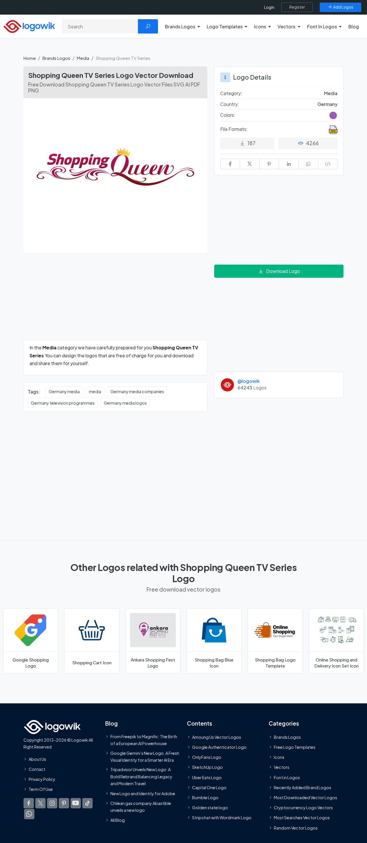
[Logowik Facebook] (29, 803)
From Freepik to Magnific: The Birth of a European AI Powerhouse (143, 740)
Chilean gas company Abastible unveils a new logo (140, 807)
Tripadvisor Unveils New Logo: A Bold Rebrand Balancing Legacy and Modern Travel (141, 776)
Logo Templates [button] (225, 26)
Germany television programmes (63, 402)
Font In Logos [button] (322, 26)
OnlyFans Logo (206, 757)
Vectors (281, 767)
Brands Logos (56, 58)
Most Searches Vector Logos (302, 817)
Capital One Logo (209, 787)
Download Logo (283, 271)
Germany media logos (125, 402)
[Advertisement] (115, 300)
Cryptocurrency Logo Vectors (303, 807)
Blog (353, 26)
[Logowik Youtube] (76, 803)
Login (269, 7)
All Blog (117, 820)
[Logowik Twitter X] (40, 803)
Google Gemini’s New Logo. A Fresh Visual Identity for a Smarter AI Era (144, 757)
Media (83, 58)
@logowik (248, 381)
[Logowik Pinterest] (64, 803)
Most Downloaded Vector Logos (305, 797)
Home (30, 58)
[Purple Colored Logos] (333, 115)
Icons (279, 757)
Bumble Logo (205, 797)
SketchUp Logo (207, 767)
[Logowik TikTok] (87, 803)
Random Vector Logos (296, 827)
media (95, 391)
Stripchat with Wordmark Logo (221, 817)
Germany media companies (137, 391)
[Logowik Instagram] (52, 803)
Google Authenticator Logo (219, 747)
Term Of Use (41, 789)
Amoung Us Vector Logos (216, 737)
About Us (37, 759)
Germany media (64, 391)
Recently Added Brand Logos (302, 787)
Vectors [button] (286, 26)
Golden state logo (210, 807)
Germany (327, 104)
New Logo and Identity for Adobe (142, 793)
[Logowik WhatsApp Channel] (29, 814)
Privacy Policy (42, 779)
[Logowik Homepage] (29, 26)
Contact (37, 769)
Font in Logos (287, 777)
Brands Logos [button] (180, 26)
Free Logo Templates (294, 747)
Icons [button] (260, 26)
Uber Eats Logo (207, 777)
